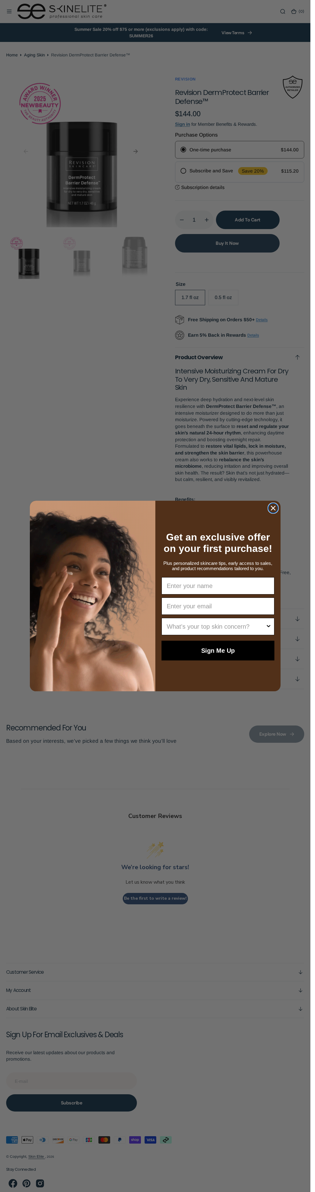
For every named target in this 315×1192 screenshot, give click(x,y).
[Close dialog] (273, 508)
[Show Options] (268, 626)
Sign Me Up (218, 650)
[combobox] (216, 626)
